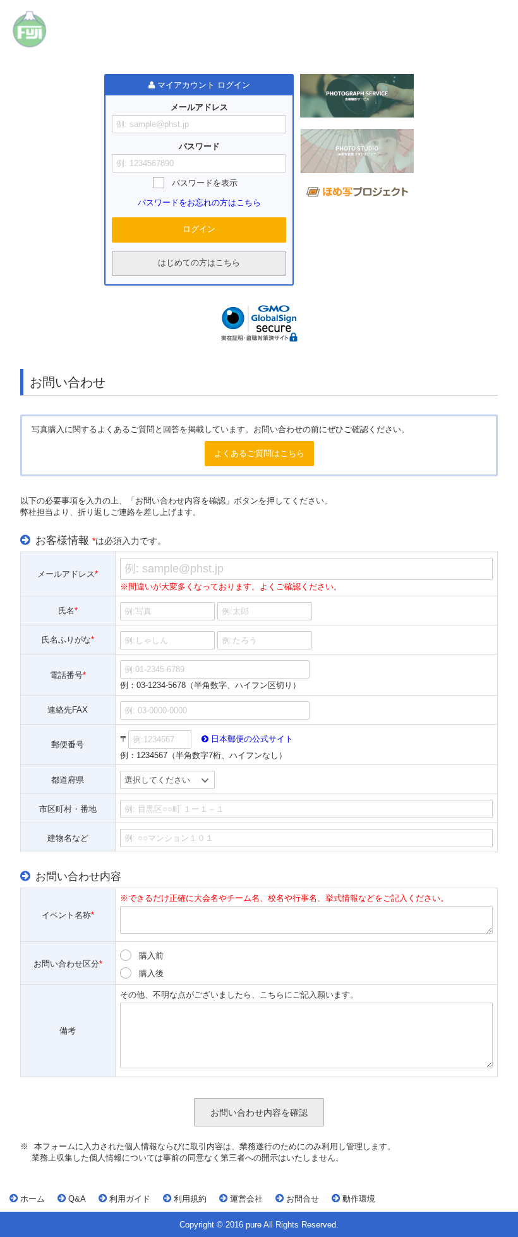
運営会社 (245, 1199)
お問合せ (301, 1199)
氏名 (68, 611)
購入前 (151, 955)
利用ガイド (128, 1199)
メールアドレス (199, 107)
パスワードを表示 (205, 183)
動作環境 (357, 1199)
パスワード (199, 146)
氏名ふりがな (68, 640)
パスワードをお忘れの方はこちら (199, 202)
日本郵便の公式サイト (250, 739)
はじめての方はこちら (199, 262)
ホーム (31, 1199)
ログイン (199, 229)
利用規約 (189, 1199)
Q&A (76, 1199)
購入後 (151, 973)
